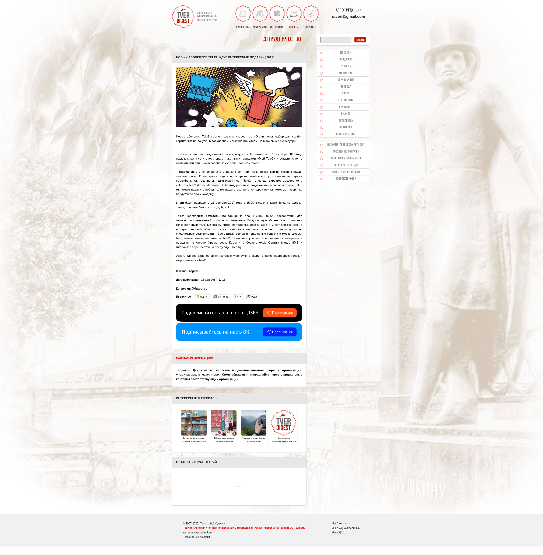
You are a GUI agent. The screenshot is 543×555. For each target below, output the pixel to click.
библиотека (243, 27)
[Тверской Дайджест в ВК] (239, 340)
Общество (199, 288)
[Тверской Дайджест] (183, 17)
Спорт (346, 93)
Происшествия (345, 134)
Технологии (346, 100)
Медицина (346, 73)
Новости (345, 52)
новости (293, 27)
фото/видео (277, 27)
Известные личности (346, 172)
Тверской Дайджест (212, 523)
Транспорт (346, 107)
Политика (345, 127)
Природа (345, 86)
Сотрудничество (281, 39)
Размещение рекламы (197, 536)
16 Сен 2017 (209, 279)
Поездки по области (346, 151)
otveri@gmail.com (348, 16)
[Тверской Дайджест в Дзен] (239, 320)
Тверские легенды (345, 165)
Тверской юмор (346, 178)
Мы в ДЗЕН (339, 532)
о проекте (310, 27)
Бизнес (345, 113)
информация (260, 27)
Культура (346, 66)
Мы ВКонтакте (341, 523)
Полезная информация (345, 158)
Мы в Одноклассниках (346, 528)
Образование (345, 79)
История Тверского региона (345, 144)
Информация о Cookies (197, 532)
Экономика (346, 120)
